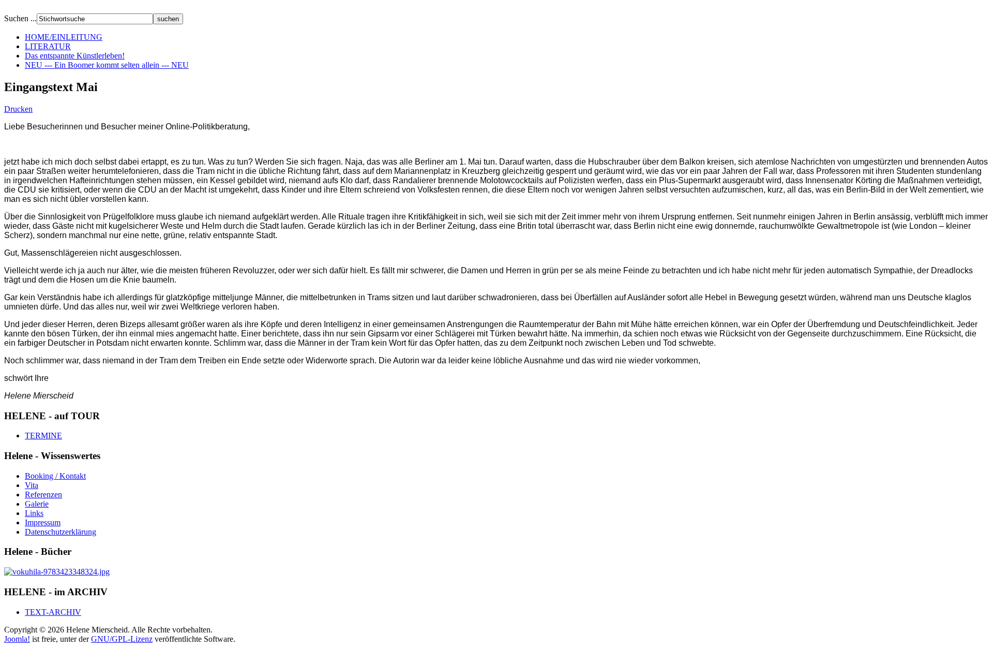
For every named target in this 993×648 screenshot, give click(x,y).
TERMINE (43, 435)
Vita (31, 485)
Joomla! (17, 639)
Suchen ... (20, 18)
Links (34, 513)
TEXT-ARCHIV (53, 612)
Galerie (37, 503)
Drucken (18, 109)
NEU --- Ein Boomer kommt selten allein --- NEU (107, 65)
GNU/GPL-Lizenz (122, 639)
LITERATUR (48, 46)
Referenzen (43, 494)
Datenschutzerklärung (60, 531)
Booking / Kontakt (55, 476)
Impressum (43, 522)
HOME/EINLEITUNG (63, 37)
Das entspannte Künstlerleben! (75, 55)
